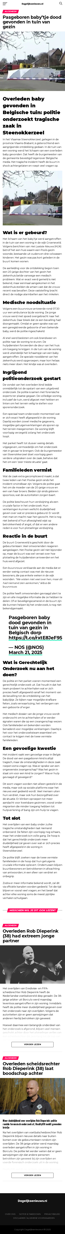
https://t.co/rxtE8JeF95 (35, 638)
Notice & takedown (30, 1214)
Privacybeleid (52, 1214)
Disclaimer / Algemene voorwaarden (34, 1218)
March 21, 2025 (25, 652)
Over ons (10, 1214)
